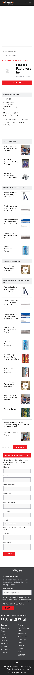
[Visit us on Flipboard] (24, 619)
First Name (7, 467)
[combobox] (17, 51)
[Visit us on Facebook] (2, 619)
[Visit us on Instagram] (11, 619)
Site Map (26, 669)
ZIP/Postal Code (9, 533)
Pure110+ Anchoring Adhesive (8, 249)
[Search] (25, 3)
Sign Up (8, 608)
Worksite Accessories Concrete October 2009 (11, 175)
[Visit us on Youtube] (19, 619)
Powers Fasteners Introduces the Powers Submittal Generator (11, 222)
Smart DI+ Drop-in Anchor (11, 434)
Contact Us (7, 667)
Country (6, 520)
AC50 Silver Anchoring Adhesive (8, 370)
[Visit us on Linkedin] (15, 619)
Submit (9, 554)
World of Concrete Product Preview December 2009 (11, 162)
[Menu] (30, 3)
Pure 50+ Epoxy (10, 409)
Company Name (9, 502)
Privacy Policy (18, 604)
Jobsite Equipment (21, 60)
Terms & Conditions (14, 669)
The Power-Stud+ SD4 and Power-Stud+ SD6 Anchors (11, 208)
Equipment (6, 60)
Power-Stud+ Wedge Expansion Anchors (11, 235)
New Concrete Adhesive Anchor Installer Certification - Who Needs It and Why (11, 148)
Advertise (16, 667)
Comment (7, 542)
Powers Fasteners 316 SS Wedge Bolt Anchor (11, 194)
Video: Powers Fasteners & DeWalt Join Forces (10, 268)
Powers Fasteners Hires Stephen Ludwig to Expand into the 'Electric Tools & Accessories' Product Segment (16, 424)
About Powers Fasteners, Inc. (16, 119)
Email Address (9, 485)
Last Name (7, 476)
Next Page (20, 447)
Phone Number (8, 493)
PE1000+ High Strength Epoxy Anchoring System (11, 357)
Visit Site (17, 82)
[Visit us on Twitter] (6, 619)
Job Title (7, 511)
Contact (7, 99)
